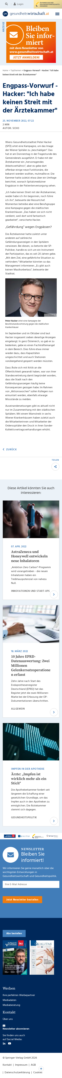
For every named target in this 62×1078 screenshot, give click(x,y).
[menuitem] (7, 4)
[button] (57, 14)
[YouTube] (9, 1043)
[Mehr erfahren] (10, 836)
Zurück (11, 450)
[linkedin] (4, 1043)
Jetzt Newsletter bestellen (22, 900)
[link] (26, 13)
